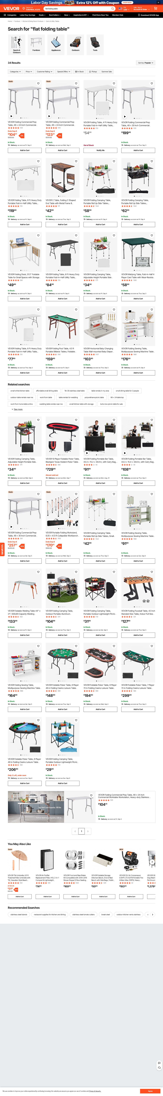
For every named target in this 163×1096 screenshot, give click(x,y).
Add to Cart (24, 150)
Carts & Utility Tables (52, 21)
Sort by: (141, 63)
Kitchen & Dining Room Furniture (33, 21)
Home (10, 21)
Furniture (17, 21)
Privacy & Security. (95, 1091)
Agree (150, 1091)
